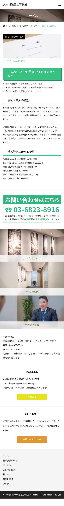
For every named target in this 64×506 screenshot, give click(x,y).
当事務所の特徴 (10, 460)
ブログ (6, 483)
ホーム (6, 456)
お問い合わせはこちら (32, 439)
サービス (7, 465)
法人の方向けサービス (14, 37)
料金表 (6, 474)
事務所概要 (32, 397)
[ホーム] (4, 26)
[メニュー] (60, 4)
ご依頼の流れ (9, 470)
